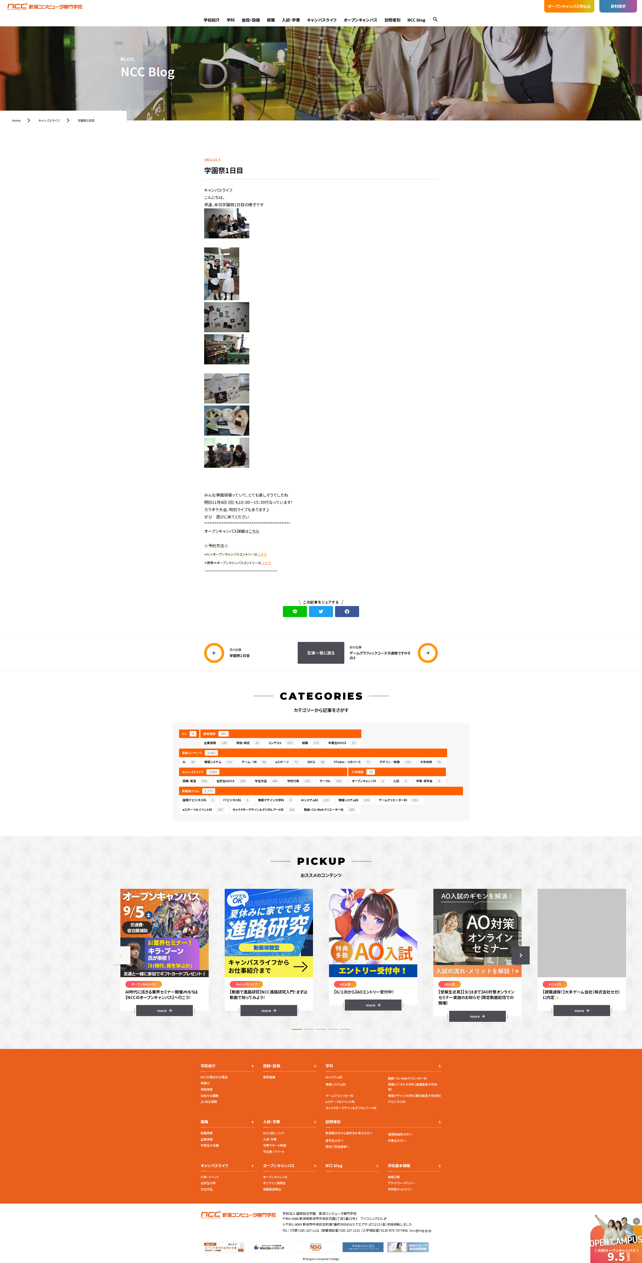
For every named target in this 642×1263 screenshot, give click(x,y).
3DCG (315, 762)
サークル (330, 781)
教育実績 (214, 734)
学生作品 (266, 781)
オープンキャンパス (360, 20)
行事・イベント (210, 1177)
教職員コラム (197, 791)
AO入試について (274, 1133)
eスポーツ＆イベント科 (203, 809)
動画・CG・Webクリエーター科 (329, 809)
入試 (400, 781)
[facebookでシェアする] (347, 611)
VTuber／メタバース (352, 762)
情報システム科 (353, 800)
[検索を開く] (435, 20)
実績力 (205, 1083)
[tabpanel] (164, 952)
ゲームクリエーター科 (398, 800)
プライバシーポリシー (401, 1183)
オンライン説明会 (274, 1183)
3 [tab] (321, 1029)
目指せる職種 (209, 1095)
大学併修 (430, 762)
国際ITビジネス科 (198, 800)
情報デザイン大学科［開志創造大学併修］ (414, 1095)
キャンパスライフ (322, 20)
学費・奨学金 (428, 781)
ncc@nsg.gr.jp (421, 1230)
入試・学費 (291, 20)
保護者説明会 (272, 1189)
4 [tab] (333, 1029)
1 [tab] (297, 1029)
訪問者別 (392, 20)
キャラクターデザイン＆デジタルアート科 (263, 809)
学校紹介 (212, 20)
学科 (231, 20)
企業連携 (215, 743)
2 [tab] (309, 1029)
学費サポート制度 (274, 1145)
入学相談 (361, 772)
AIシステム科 (315, 800)
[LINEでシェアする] (295, 611)
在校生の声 (208, 1183)
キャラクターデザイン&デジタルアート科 (351, 1108)
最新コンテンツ (198, 753)
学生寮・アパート (273, 1151)
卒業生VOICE (341, 743)
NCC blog (416, 20)
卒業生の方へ (397, 1140)
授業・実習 (195, 781)
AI (189, 762)
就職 (271, 20)
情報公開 (394, 1177)
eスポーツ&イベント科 (340, 1101)
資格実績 (207, 1089)
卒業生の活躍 (210, 1145)
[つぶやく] (321, 611)
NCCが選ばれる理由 (214, 1077)
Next (521, 955)
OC (188, 734)
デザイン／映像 (395, 762)
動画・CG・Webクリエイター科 (407, 1078)
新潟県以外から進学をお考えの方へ (349, 1133)
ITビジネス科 (235, 800)
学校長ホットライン (400, 1189)
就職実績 (207, 1133)
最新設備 (269, 1077)
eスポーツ (286, 762)
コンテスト (280, 743)
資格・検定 (247, 743)
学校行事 (298, 781)
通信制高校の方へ (400, 1134)
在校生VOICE (230, 781)
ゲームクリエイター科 (339, 1095)
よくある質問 (209, 1101)
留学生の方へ (335, 1140)
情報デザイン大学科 (274, 800)
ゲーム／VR (254, 762)
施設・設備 (251, 20)
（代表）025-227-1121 (304, 1230)
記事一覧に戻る (321, 653)
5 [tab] (345, 1029)
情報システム (218, 762)
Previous (121, 955)
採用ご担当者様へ (337, 1146)
